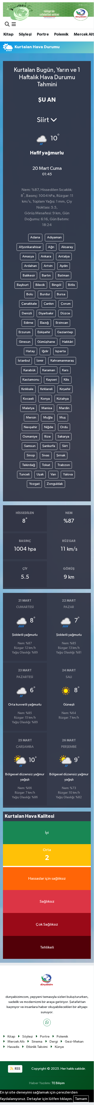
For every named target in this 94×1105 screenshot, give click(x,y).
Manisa (46, 408)
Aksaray (67, 247)
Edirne (28, 322)
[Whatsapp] (47, 1022)
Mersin (31, 417)
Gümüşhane (46, 341)
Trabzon (63, 465)
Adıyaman (54, 237)
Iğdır (45, 351)
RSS (17, 1068)
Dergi (54, 1041)
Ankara (46, 256)
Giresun (24, 341)
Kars (65, 370)
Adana (35, 237)
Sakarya (63, 436)
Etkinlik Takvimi (37, 1047)
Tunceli (24, 474)
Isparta (60, 351)
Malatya (28, 408)
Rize (47, 436)
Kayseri (51, 379)
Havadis (13, 1047)
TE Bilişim (58, 1083)
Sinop (31, 455)
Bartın (46, 275)
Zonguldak (55, 484)
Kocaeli (28, 398)
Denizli (27, 313)
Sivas (45, 455)
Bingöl (56, 285)
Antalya (64, 256)
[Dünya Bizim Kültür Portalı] (48, 11)
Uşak (40, 474)
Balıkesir (29, 275)
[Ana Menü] (14, 25)
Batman (63, 275)
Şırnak (60, 455)
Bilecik (40, 285)
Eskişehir (44, 332)
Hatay (30, 351)
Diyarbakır (46, 313)
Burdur (45, 294)
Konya (45, 398)
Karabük (29, 370)
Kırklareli (46, 389)
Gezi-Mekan (74, 1041)
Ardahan (30, 266)
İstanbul (24, 360)
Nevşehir (30, 427)
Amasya (28, 256)
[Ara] (7, 25)
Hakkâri (67, 341)
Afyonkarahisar (30, 247)
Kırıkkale (27, 389)
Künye (59, 1047)
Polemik (61, 34)
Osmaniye (30, 436)
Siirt (65, 446)
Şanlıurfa (48, 446)
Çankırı (49, 303)
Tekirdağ (28, 465)
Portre (43, 34)
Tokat (46, 465)
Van (53, 474)
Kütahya (63, 398)
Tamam (81, 1099)
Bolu (29, 294)
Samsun (30, 446)
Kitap (8, 34)
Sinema (37, 1041)
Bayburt (23, 285)
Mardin (64, 408)
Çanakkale (29, 303)
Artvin (48, 266)
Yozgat (34, 484)
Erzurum (24, 332)
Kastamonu (31, 379)
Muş (62, 417)
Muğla (48, 417)
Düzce (65, 313)
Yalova (68, 474)
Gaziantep (65, 332)
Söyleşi (25, 34)
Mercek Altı (16, 1041)
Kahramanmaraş (62, 360)
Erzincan (62, 322)
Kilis (66, 379)
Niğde (48, 427)
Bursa (61, 294)
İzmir (40, 360)
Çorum (66, 303)
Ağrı (51, 247)
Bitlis (71, 285)
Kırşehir (65, 389)
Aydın (64, 266)
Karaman (48, 370)
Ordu (64, 427)
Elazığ (44, 322)
